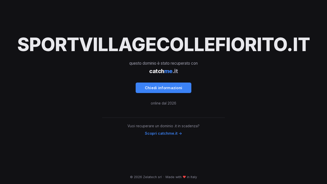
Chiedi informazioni (163, 88)
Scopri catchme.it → (163, 133)
